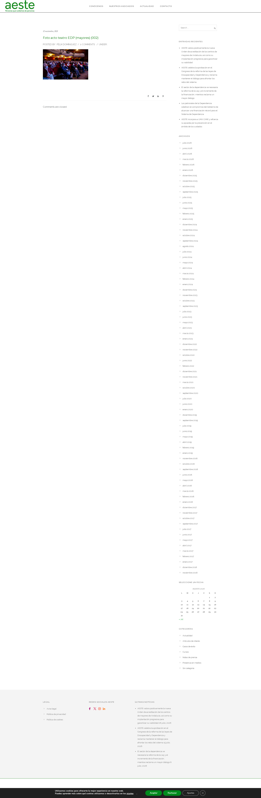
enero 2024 (188, 284)
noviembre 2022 (190, 350)
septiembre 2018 (190, 469)
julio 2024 (187, 252)
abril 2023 (187, 328)
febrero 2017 (188, 556)
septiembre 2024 (190, 241)
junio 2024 (187, 257)
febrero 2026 (188, 165)
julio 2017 (187, 529)
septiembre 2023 (190, 306)
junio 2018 (187, 475)
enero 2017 (188, 562)
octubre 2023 (189, 301)
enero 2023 (188, 339)
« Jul (181, 619)
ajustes (130, 793)
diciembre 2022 (190, 344)
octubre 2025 (189, 186)
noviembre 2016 (190, 573)
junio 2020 (187, 404)
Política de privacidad (56, 714)
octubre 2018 (189, 464)
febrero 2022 (188, 366)
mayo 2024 (188, 262)
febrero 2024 (188, 279)
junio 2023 (187, 317)
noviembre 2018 (190, 458)
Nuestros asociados (121, 6)
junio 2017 (187, 535)
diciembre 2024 (190, 224)
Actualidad (147, 6)
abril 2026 (187, 154)
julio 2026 (187, 143)
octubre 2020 (189, 388)
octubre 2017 (188, 518)
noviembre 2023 (190, 295)
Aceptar (153, 793)
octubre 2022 (189, 355)
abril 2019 (187, 442)
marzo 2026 (188, 159)
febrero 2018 (188, 496)
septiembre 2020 (190, 393)
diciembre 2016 (190, 567)
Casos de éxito (189, 646)
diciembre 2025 (190, 175)
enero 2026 (188, 170)
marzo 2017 (188, 551)
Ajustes (190, 793)
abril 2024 (187, 268)
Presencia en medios (192, 663)
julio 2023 (187, 311)
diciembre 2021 (190, 371)
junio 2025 (187, 203)
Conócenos (96, 6)
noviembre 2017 (190, 513)
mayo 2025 (188, 208)
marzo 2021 (188, 382)
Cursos (186, 652)
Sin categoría (188, 668)
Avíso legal (51, 709)
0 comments (87, 44)
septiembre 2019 (190, 420)
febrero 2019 (188, 447)
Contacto (166, 6)
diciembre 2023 (190, 290)
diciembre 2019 (190, 415)
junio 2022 (187, 360)
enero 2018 (188, 502)
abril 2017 (187, 545)
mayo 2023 (188, 322)
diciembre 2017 (190, 507)
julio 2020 (187, 398)
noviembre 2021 (190, 377)
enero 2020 (188, 409)
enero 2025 (188, 219)
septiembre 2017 (190, 524)
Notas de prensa (190, 657)
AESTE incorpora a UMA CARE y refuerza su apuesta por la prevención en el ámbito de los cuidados (199, 123)
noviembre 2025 (190, 181)
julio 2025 (187, 197)
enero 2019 (188, 453)
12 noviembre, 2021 (50, 31)
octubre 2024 (189, 235)
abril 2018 (187, 486)
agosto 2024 (188, 246)
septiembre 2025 (190, 192)
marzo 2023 (188, 333)
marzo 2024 (188, 273)
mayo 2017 (188, 540)
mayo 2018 (188, 480)
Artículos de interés (191, 641)
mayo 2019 (188, 437)
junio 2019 (187, 431)
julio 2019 (187, 426)
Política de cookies (55, 720)
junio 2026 (187, 148)
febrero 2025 (188, 213)
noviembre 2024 (190, 230)
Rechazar (172, 793)
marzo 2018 (188, 491)
